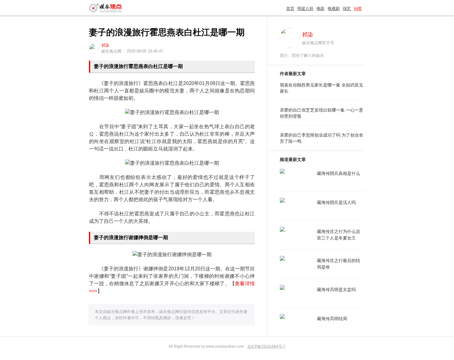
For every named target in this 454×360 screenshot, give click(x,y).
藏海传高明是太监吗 (336, 289)
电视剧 (334, 8)
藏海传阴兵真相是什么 (338, 173)
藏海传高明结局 (332, 318)
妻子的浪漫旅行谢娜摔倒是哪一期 (131, 237)
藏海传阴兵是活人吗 (336, 202)
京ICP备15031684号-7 (266, 346)
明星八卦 (305, 8)
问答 (358, 8)
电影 (321, 8)
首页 (290, 8)
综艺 (347, 8)
